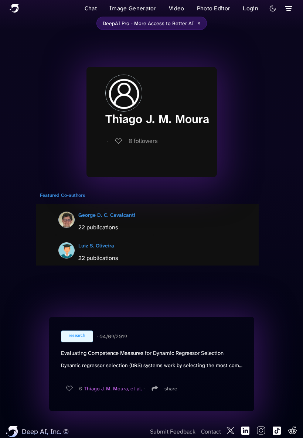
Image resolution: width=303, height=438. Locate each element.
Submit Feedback (172, 431)
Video (176, 8)
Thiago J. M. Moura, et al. (113, 388)
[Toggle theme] (273, 8)
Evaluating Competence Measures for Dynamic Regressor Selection (142, 353)
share (170, 388)
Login (250, 8)
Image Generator (132, 8)
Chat (91, 8)
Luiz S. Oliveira (96, 245)
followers (143, 141)
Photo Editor (214, 8)
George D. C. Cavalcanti (106, 215)
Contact (211, 431)
